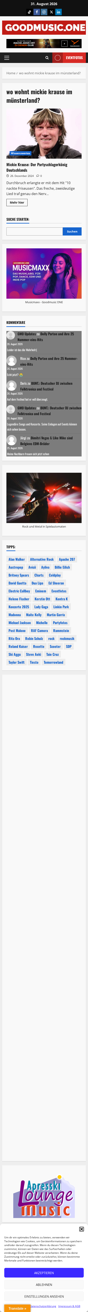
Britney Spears (19, 575)
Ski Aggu (15, 654)
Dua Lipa (37, 583)
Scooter (55, 646)
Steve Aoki (33, 654)
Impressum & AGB (69, 1306)
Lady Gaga (41, 606)
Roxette (38, 646)
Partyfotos (60, 622)
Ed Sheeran (56, 583)
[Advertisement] (44, 860)
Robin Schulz (34, 638)
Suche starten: (17, 219)
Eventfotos (74, 57)
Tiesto (34, 662)
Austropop (16, 567)
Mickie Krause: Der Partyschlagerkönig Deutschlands (44, 134)
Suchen (72, 231)
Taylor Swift (17, 662)
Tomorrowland (53, 662)
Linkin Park (61, 606)
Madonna (15, 614)
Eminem (40, 590)
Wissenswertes (20, 153)
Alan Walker (17, 559)
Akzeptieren (44, 1273)
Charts (39, 575)
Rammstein (61, 630)
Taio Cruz (52, 654)
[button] (81, 1229)
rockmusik (67, 638)
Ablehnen (44, 1284)
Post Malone (17, 630)
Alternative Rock (42, 559)
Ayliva (45, 567)
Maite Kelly (33, 614)
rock (51, 638)
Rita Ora (14, 638)
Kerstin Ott (42, 598)
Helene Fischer (19, 598)
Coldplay (55, 575)
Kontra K (62, 598)
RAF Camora (39, 630)
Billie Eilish (62, 567)
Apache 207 (67, 559)
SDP (69, 646)
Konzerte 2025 (19, 606)
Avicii (32, 567)
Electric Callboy (19, 590)
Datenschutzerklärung (43, 1306)
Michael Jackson (20, 622)
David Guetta (17, 583)
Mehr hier (19, 203)
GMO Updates (27, 333)
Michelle (42, 622)
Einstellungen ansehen (44, 1296)
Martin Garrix (56, 614)
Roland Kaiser (18, 646)
